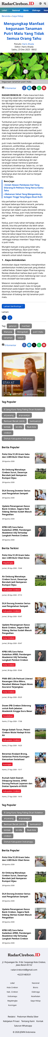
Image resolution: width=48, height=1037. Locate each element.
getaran (13, 326)
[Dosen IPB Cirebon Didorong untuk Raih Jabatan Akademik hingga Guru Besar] (40, 709)
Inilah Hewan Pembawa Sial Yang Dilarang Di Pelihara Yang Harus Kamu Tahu (24, 188)
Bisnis (26, 10)
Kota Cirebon (8, 638)
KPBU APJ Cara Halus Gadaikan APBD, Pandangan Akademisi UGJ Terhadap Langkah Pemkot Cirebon (16, 531)
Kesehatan (35, 996)
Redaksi (11, 1016)
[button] (5, 10)
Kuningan (7, 764)
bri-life (19, 427)
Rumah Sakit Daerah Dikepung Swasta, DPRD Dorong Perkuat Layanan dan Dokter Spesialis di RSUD (17, 782)
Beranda (6, 16)
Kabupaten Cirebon (11, 590)
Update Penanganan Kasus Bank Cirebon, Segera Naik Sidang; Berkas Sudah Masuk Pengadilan (17, 510)
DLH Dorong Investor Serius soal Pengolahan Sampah (16, 492)
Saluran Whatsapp (23, 1025)
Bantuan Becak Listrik (14, 421)
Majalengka (8, 563)
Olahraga (36, 10)
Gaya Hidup (17, 16)
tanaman (8, 337)
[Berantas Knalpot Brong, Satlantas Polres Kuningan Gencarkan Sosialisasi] (40, 757)
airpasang (9, 415)
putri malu (38, 331)
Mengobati (22, 331)
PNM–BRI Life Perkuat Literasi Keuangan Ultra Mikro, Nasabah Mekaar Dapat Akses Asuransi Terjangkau (17, 682)
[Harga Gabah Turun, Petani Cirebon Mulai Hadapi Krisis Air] (40, 733)
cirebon (7, 432)
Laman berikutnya (12, 306)
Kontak (39, 1021)
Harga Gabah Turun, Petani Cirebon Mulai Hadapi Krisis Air (16, 732)
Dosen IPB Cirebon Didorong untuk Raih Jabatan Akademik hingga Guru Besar (17, 708)
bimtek (7, 427)
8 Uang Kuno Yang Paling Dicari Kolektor (23, 409)
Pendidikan (8, 716)
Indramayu (12, 996)
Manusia (8, 331)
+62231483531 (24, 974)
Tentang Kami (28, 1021)
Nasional (16, 10)
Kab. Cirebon (12, 992)
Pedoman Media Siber (28, 1016)
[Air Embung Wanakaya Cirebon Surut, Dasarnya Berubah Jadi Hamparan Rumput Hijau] (40, 473)
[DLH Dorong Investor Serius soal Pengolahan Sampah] (40, 494)
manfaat (26, 326)
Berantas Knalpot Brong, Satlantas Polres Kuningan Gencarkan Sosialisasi (15, 756)
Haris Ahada (28, 44)
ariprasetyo (24, 415)
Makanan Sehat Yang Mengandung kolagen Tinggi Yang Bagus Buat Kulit (23, 195)
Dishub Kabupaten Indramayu (18, 438)
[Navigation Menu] (45, 3)
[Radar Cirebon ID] (18, 4)
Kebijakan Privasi (11, 1021)
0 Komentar (10, 88)
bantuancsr (35, 421)
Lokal (4, 10)
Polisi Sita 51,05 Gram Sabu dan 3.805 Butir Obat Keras (16, 455)
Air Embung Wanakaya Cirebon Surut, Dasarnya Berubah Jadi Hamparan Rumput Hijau (14, 473)
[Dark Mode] (40, 3)
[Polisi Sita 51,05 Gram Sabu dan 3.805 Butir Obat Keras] (40, 458)
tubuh (21, 337)
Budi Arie (31, 427)
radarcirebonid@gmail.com (24, 969)
